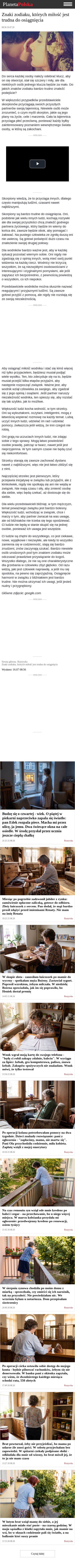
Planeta (18, 4)
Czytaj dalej (37, 1553)
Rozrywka (68, 841)
